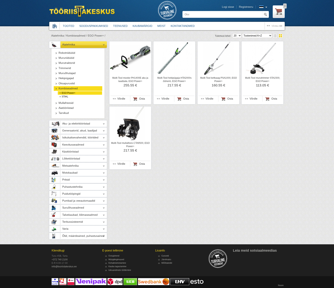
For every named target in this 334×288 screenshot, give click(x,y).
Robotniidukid (67, 52)
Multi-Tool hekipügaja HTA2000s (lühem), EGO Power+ (174, 79)
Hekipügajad (66, 78)
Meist (161, 25)
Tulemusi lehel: (223, 36)
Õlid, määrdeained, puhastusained (83, 235)
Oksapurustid (67, 83)
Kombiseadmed (68, 88)
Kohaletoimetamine (117, 263)
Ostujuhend (113, 256)
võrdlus (277, 26)
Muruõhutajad (67, 73)
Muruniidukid (66, 57)
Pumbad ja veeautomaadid (78, 200)
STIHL (65, 96)
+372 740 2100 (60, 259)
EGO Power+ (68, 93)
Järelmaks (166, 259)
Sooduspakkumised (93, 25)
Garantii (165, 256)
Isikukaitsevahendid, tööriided (80, 137)
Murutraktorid (67, 62)
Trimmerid (65, 68)
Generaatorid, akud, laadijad (79, 130)
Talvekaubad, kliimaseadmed (80, 214)
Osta (142, 98)
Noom (281, 285)
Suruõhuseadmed (73, 207)
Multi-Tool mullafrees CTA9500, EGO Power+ (130, 144)
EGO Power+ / (96, 35)
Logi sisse (228, 6)
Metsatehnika (70, 165)
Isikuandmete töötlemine (119, 270)
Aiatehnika (68, 44)
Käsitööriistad (70, 151)
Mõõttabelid (166, 263)
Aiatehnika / (58, 35)
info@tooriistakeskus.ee (64, 266)
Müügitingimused (116, 259)
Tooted (68, 25)
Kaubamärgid (142, 25)
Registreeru (246, 6)
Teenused (120, 25)
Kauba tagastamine (117, 266)
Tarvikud (64, 113)
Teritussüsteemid (72, 221)
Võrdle (121, 98)
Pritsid (66, 179)
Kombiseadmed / (76, 35)
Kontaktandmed (183, 25)
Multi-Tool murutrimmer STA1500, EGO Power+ (262, 79)
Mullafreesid (66, 102)
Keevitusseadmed (73, 144)
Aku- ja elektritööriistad (76, 123)
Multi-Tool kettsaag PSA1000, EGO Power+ (218, 79)
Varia (65, 228)
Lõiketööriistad (71, 158)
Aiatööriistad (66, 108)
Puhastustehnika (72, 186)
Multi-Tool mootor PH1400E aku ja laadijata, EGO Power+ (130, 79)
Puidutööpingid (71, 193)
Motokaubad (70, 172)
